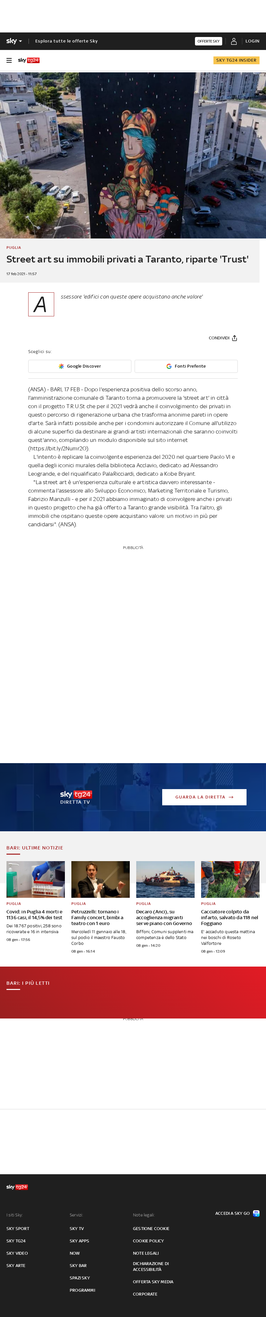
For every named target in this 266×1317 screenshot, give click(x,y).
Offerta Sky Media (153, 1281)
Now (75, 1253)
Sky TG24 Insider (236, 60)
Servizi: (76, 1215)
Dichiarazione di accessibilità (151, 1266)
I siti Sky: (14, 1215)
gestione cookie (151, 1228)
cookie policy (148, 1240)
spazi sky (80, 1277)
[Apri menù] (9, 60)
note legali (146, 1253)
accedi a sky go (232, 1213)
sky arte (16, 1265)
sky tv (77, 1228)
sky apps (80, 1240)
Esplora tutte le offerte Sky (66, 41)
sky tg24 (16, 1240)
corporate (145, 1294)
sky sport (17, 1228)
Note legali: (144, 1215)
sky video (17, 1253)
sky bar (78, 1265)
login (253, 41)
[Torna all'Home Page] (29, 60)
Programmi (82, 1290)
